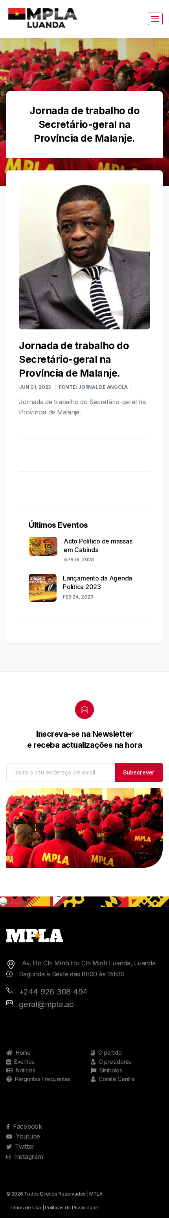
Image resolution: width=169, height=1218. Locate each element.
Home (23, 1052)
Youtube (28, 1136)
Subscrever (139, 772)
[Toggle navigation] (155, 19)
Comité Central (117, 1079)
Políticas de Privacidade (71, 1208)
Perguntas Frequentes (43, 1079)
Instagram (28, 1157)
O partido (110, 1052)
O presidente (115, 1061)
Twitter (25, 1146)
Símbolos (110, 1070)
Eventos (24, 1061)
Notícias (25, 1070)
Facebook (27, 1126)
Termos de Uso (23, 1208)
